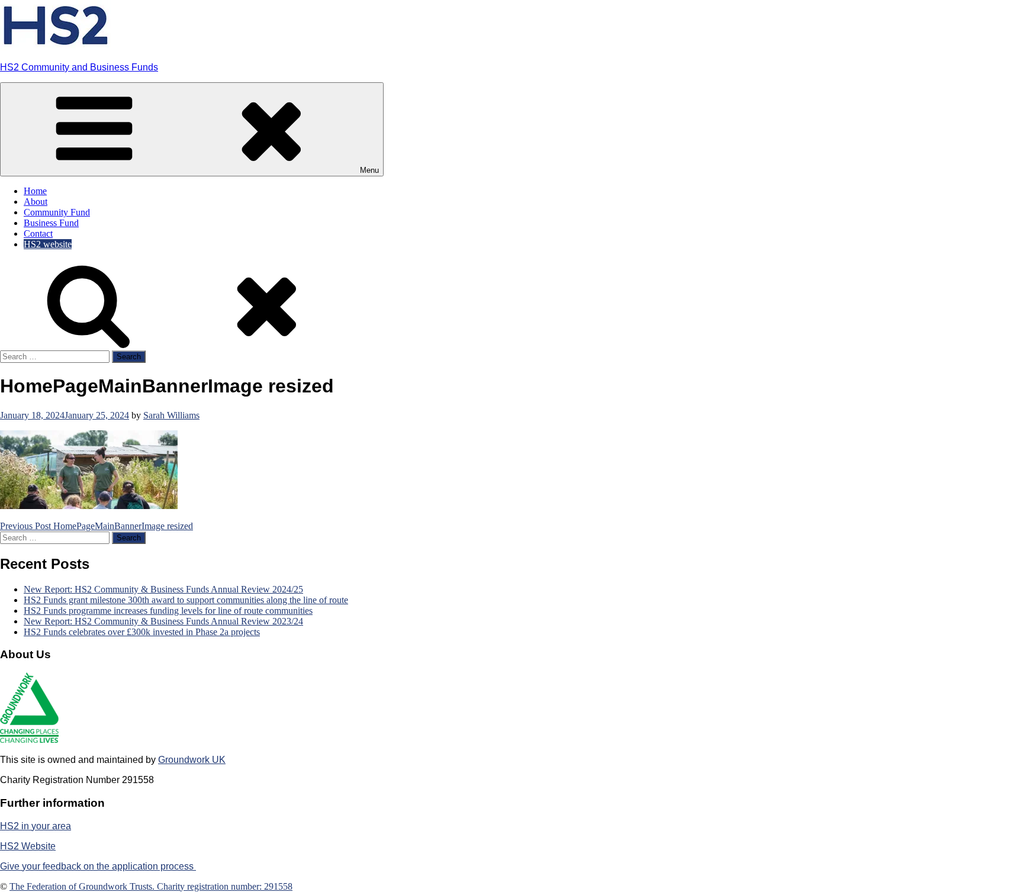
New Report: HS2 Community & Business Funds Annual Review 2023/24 (163, 621)
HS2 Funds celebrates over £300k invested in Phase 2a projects (142, 632)
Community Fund (57, 212)
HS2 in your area (35, 826)
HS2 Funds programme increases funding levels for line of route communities (168, 611)
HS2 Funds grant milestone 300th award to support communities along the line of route (186, 600)
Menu (369, 170)
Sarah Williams (171, 415)
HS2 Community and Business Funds (79, 67)
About (35, 202)
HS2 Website (28, 846)
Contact (38, 233)
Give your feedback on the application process (98, 866)
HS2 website (48, 244)
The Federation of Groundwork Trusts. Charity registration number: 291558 (150, 886)
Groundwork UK (192, 760)
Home (35, 191)
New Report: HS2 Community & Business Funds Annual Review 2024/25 (163, 589)
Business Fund (51, 223)
